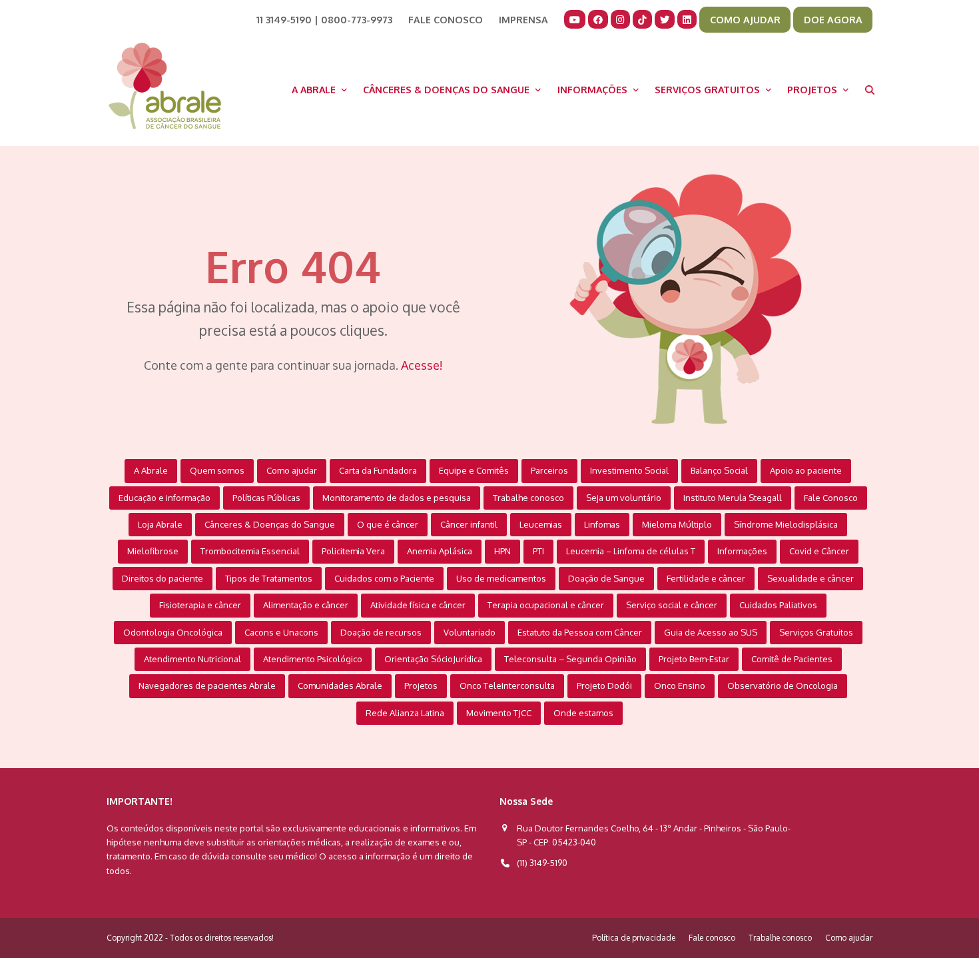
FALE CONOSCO (445, 19)
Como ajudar (848, 938)
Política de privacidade (633, 938)
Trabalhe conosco (780, 938)
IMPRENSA (523, 19)
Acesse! (422, 365)
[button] (869, 89)
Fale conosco (712, 938)
